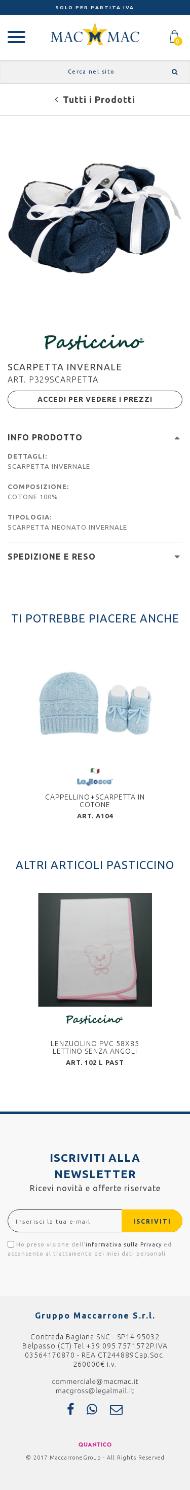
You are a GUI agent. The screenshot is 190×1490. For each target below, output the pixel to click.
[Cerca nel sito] (173, 71)
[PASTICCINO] (95, 341)
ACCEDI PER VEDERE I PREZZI (95, 399)
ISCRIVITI (152, 1221)
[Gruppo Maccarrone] (95, 33)
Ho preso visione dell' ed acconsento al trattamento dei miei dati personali (90, 1249)
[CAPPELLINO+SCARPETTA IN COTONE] (95, 703)
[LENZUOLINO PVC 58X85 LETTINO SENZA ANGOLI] (95, 950)
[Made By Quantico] (95, 1444)
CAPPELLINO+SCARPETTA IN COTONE (95, 801)
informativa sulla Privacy (124, 1244)
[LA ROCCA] (95, 776)
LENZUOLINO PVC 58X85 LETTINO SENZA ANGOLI (95, 1047)
